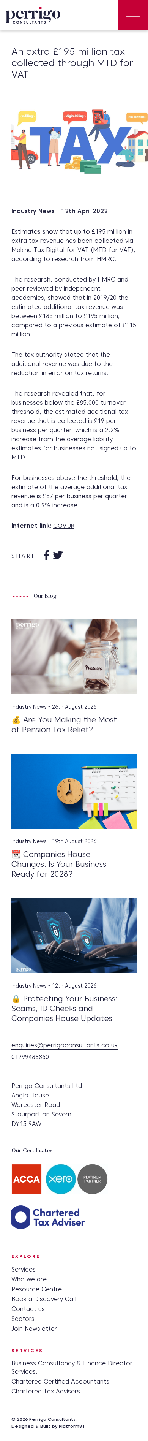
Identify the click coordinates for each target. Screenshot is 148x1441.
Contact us (28, 1309)
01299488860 (30, 1057)
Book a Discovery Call (43, 1299)
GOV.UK (63, 526)
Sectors (23, 1318)
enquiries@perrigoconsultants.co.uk (64, 1045)
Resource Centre (36, 1289)
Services (23, 1269)
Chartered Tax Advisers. (46, 1391)
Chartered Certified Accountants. (61, 1381)
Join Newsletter (34, 1328)
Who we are (29, 1279)
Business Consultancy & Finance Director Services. (71, 1367)
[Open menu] (133, 15)
